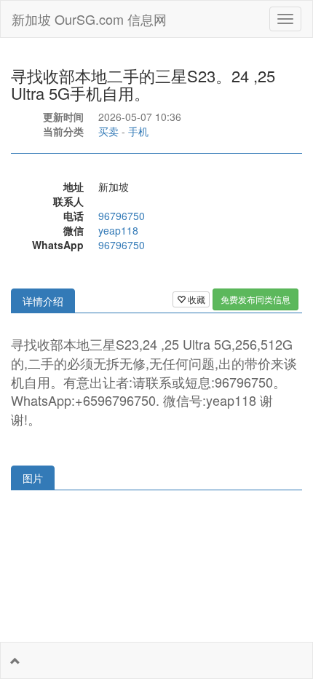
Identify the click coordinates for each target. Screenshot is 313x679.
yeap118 (118, 230)
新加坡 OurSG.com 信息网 (89, 18)
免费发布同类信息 (255, 299)
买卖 (108, 131)
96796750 (121, 215)
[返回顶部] (15, 660)
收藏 (195, 299)
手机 (138, 131)
